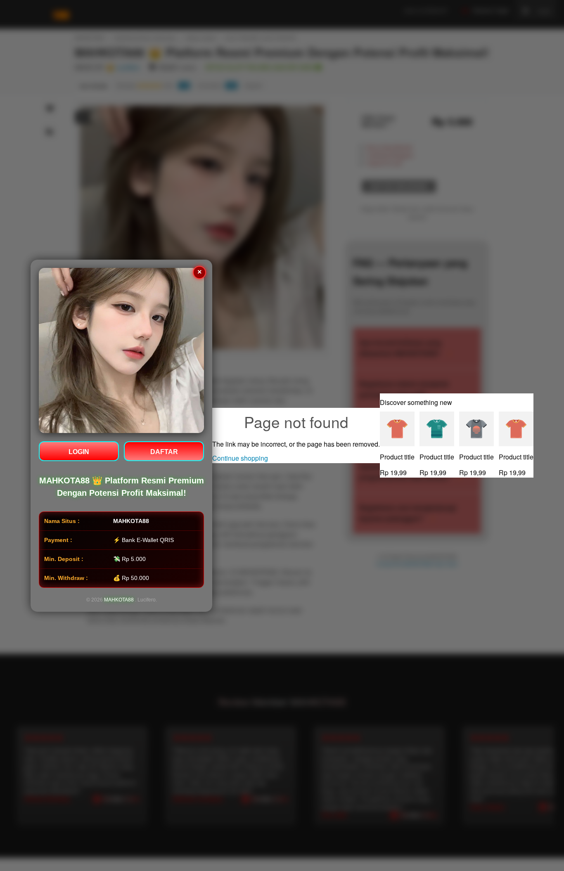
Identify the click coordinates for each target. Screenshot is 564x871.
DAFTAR (164, 451)
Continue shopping (240, 458)
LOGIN (79, 451)
